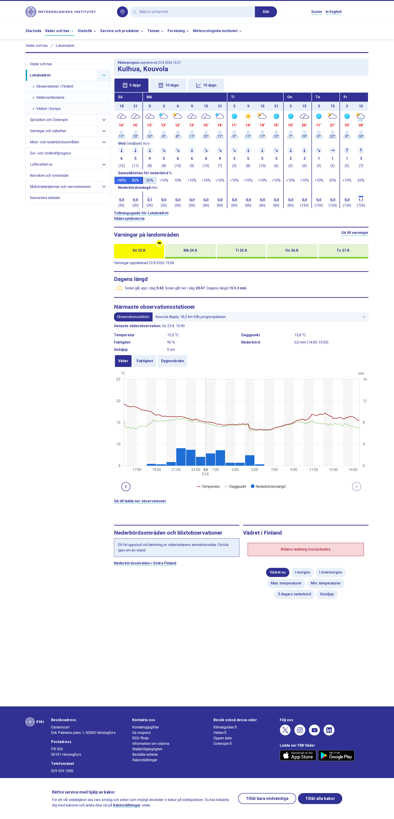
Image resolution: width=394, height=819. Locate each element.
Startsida (33, 31)
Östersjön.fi (222, 743)
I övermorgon (330, 572)
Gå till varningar (354, 232)
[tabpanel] (241, 150)
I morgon (302, 572)
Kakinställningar (144, 760)
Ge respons (141, 733)
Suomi (316, 12)
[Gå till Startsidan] (67, 11)
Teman (153, 31)
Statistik (85, 31)
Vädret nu (278, 572)
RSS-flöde (140, 738)
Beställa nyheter (145, 754)
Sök (266, 12)
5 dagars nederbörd (294, 594)
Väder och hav (57, 31)
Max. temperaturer (286, 583)
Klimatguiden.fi (225, 727)
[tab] (131, 85)
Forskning (176, 31)
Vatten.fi (219, 733)
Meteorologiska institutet (215, 31)
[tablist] (241, 85)
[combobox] (195, 12)
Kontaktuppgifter (145, 727)
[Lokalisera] (122, 11)
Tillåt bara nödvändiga (267, 798)
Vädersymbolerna (129, 218)
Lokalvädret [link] (65, 45)
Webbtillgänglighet (147, 749)
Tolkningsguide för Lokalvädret (141, 213)
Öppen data (222, 738)
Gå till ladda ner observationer (140, 501)
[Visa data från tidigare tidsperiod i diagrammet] (125, 486)
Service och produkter (119, 31)
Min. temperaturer (326, 583)
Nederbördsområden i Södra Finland (145, 563)
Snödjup (327, 594)
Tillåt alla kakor (320, 798)
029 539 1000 (62, 771)
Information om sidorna (150, 743)
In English (334, 12)
